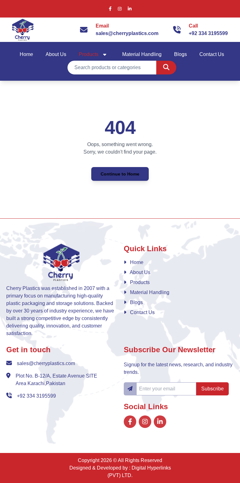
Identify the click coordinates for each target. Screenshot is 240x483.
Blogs (180, 54)
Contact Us (211, 54)
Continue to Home (120, 173)
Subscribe (212, 388)
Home (26, 54)
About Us (56, 54)
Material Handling (142, 54)
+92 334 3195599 (208, 33)
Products (88, 54)
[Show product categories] (105, 54)
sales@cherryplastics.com (127, 33)
